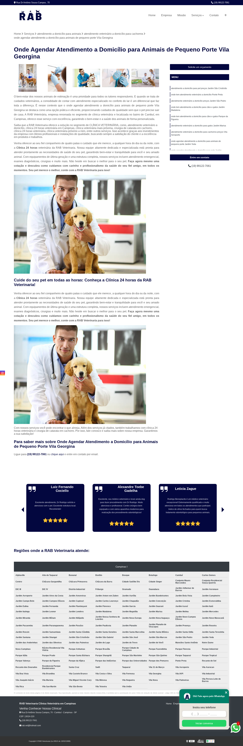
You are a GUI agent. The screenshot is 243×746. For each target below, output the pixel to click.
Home (152, 15)
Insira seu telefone (204, 707)
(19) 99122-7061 (221, 2)
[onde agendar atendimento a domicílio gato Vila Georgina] (116, 78)
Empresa (166, 15)
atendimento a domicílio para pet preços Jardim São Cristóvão (199, 88)
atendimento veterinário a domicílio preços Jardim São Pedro (198, 101)
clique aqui (57, 454)
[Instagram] (2, 373)
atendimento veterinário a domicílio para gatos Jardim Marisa (198, 126)
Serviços (196, 15)
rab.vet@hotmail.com (31, 725)
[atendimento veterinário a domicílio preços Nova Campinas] (57, 78)
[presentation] (18, 522)
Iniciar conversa (204, 723)
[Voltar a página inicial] (30, 15)
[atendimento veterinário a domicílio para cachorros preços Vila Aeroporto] (86, 78)
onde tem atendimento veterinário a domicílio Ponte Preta (197, 94)
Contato (214, 15)
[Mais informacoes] (225, 15)
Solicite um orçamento (199, 67)
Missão (181, 15)
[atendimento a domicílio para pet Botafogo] (145, 78)
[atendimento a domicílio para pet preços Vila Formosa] (28, 78)
